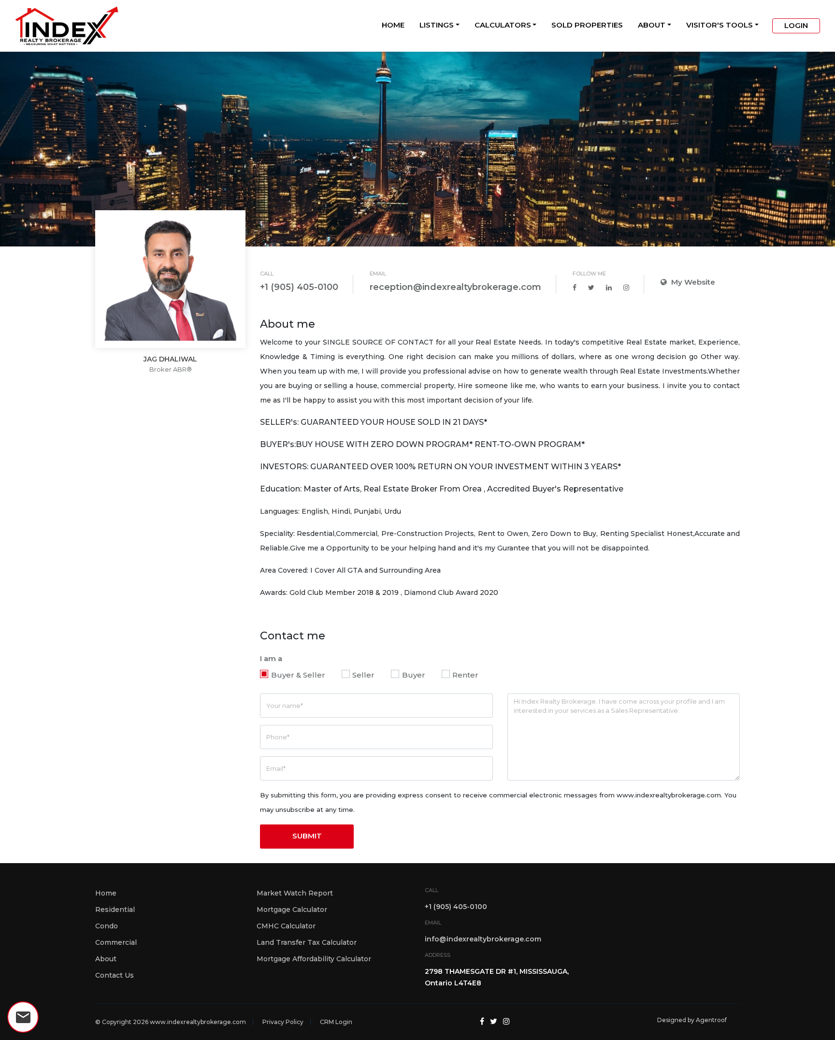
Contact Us (114, 975)
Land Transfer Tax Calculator (307, 942)
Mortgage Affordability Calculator (314, 958)
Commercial (116, 942)
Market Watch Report (295, 893)
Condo (106, 926)
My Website (692, 282)
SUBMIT (307, 835)
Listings (436, 24)
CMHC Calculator (286, 926)
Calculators (503, 24)
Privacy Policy (282, 1022)
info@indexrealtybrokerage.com (483, 939)
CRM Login (336, 1022)
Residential (115, 909)
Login (796, 25)
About (651, 24)
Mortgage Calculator (292, 909)
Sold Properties (587, 24)
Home (393, 24)
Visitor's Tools (719, 24)
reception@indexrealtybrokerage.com (455, 287)
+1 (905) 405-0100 (299, 287)
